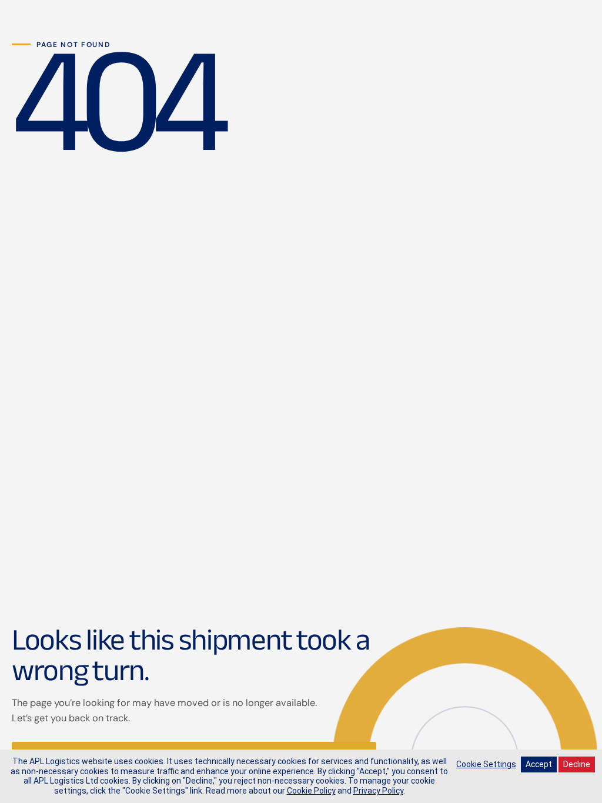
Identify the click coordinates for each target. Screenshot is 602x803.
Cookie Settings (486, 764)
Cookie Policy (311, 790)
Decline (576, 764)
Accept (539, 764)
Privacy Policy (378, 790)
